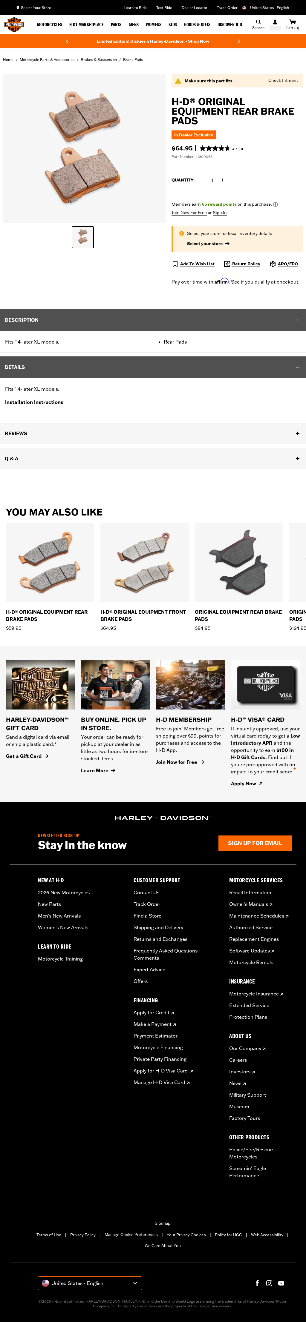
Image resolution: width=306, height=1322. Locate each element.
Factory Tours (244, 1118)
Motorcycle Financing (158, 1047)
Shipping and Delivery (158, 927)
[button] (221, 148)
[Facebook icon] (257, 1283)
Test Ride (164, 7)
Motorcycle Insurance (254, 994)
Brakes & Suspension (99, 59)
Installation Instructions (34, 402)
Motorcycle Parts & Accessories (47, 59)
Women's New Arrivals (63, 927)
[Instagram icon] (269, 1283)
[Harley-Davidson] (162, 818)
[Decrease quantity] (202, 180)
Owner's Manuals (248, 904)
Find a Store (147, 916)
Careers (238, 1060)
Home (8, 59)
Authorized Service (251, 927)
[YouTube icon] (281, 1283)
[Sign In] (275, 24)
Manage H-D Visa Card (159, 1082)
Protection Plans (248, 1017)
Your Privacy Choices (186, 1234)
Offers (141, 981)
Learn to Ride (135, 7)
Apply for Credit (151, 1012)
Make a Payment (153, 1024)
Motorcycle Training (60, 959)
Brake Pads (133, 59)
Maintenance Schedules (256, 916)
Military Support (247, 1095)
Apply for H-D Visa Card (161, 1071)
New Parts (49, 904)
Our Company (245, 1048)
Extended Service (249, 1005)
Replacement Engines (254, 939)
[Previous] (67, 41)
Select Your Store (36, 7)
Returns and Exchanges (160, 939)
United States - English (269, 7)
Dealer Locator (194, 7)
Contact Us (146, 892)
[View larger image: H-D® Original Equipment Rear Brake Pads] (84, 147)
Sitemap (162, 1223)
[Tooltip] (275, 204)
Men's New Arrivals (59, 916)
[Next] (239, 41)
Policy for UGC (228, 1234)
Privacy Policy (83, 1234)
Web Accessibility (267, 1234)
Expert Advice (149, 969)
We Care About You (163, 1245)
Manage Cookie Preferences (131, 1234)
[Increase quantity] (222, 180)
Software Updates (249, 951)
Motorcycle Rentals (251, 962)
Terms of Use (48, 1234)
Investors (239, 1072)
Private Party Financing (160, 1059)
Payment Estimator (156, 1036)
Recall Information (250, 892)
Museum (239, 1106)
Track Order (227, 7)
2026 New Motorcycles (64, 892)
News (235, 1083)
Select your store (205, 243)
